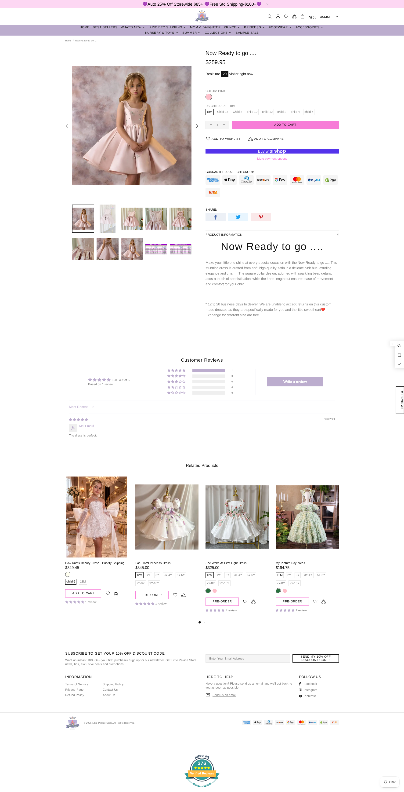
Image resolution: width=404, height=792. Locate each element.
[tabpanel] (97, 544)
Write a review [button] (295, 382)
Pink (209, 97)
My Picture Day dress (290, 563)
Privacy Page (74, 689)
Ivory (68, 574)
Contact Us (110, 689)
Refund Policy (74, 695)
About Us (109, 695)
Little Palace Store (202, 16)
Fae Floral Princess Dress (153, 563)
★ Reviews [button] (402, 400)
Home (68, 40)
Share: (211, 209)
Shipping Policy (113, 684)
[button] (176, 370)
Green (208, 591)
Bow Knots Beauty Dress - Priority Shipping (94, 563)
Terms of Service (76, 684)
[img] (78, 420)
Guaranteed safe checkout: (230, 172)
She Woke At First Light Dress (226, 563)
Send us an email (224, 695)
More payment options (272, 158)
